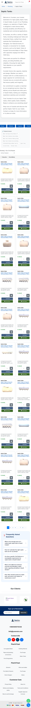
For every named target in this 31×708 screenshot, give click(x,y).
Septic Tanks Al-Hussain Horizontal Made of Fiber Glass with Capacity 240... (23, 382)
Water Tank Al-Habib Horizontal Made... (11, 141)
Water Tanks (23, 656)
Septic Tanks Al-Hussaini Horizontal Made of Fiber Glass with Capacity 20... (6, 419)
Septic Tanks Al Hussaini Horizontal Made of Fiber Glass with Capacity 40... (23, 164)
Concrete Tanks (6, 145)
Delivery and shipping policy (8, 689)
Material (11, 126)
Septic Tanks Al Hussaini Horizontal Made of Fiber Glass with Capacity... (23, 492)
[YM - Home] (8, 2)
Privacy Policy (8, 684)
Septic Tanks (23, 143)
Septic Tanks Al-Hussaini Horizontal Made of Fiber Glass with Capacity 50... (23, 310)
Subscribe (23, 612)
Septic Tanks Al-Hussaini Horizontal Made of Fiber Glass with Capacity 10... (23, 273)
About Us (23, 684)
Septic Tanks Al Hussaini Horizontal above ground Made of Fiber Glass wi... (6, 455)
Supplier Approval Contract (23, 693)
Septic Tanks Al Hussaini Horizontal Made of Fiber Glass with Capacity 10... (6, 237)
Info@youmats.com (15, 631)
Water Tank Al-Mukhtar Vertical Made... (11, 136)
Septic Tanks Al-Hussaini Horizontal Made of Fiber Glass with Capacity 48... (6, 492)
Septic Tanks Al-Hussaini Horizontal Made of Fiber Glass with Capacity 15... (23, 419)
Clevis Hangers (8, 675)
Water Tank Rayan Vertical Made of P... (11, 133)
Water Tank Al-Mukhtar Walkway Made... (11, 138)
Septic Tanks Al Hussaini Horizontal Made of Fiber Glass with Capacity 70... (23, 237)
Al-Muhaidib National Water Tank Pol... (11, 143)
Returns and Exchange (8, 694)
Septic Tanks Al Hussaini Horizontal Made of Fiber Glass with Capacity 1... (6, 164)
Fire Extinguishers (8, 658)
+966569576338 (15, 627)
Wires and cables (23, 667)
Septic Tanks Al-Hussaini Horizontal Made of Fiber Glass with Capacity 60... (6, 273)
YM (11, 703)
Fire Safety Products (8, 671)
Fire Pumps (23, 652)
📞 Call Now (7, 189)
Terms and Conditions (22, 688)
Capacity (20, 126)
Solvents (8, 667)
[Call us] (28, 705)
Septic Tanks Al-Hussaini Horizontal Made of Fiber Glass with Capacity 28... (23, 346)
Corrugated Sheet (8, 648)
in (17, 639)
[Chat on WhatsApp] (28, 700)
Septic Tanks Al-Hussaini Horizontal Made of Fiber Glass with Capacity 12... (23, 200)
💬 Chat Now (7, 192)
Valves (22, 675)
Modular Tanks (14, 145)
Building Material (23, 648)
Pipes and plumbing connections (8, 653)
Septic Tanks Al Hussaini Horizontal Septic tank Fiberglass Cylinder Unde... (7, 382)
